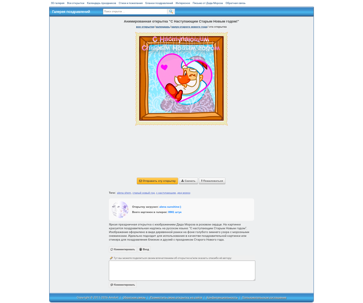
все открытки (145, 26)
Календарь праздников (101, 3)
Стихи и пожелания (131, 3)
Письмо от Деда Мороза (208, 3)
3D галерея (57, 3)
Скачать (188, 180)
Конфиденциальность (222, 297)
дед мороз (183, 192)
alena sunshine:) (170, 206)
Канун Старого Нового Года (189, 26)
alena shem (124, 192)
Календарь (163, 26)
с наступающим (166, 192)
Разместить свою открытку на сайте (176, 297)
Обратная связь (236, 3)
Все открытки (75, 3)
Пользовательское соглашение (264, 297)
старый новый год (144, 192)
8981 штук (175, 212)
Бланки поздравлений (159, 3)
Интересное (183, 3)
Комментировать (123, 284)
